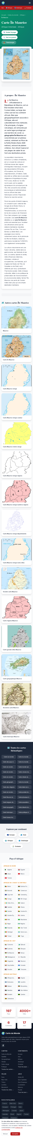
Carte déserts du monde (25, 807)
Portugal (13, 1107)
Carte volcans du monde (25, 772)
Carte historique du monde (9, 812)
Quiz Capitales (22, 1079)
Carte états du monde (25, 787)
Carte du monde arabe (9, 777)
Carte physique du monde (25, 797)
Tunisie (26, 1114)
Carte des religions (8, 787)
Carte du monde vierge (25, 757)
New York (4, 1079)
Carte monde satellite (25, 767)
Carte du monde (9, 757)
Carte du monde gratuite (25, 762)
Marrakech (4, 1087)
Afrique (22, 15)
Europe (20, 1054)
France (5, 1103)
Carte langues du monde (9, 802)
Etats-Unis (13, 1103)
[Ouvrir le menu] (30, 3)
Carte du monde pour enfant (9, 772)
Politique (4, 1066)
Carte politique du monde (25, 812)
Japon (21, 1110)
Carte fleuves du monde (9, 797)
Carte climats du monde (25, 777)
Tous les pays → (23, 1066)
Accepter (15, 1134)
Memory (20, 1087)
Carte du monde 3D (9, 767)
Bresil (12, 1114)
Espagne (5, 1107)
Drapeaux (14, 1118)
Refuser (5, 1134)
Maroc (20, 1103)
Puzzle (20, 1090)
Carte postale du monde (25, 792)
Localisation (21, 1084)
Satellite (3, 1056)
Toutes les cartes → (7, 1069)
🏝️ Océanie (27, 8)
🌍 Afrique (9, 8)
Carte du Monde (6, 1054)
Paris (2, 1077)
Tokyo (3, 1082)
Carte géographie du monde (9, 782)
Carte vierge (5, 1064)
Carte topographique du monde (9, 807)
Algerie (19, 1114)
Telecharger (8, 42)
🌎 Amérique (18, 8)
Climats (3, 1061)
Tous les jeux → (23, 1092)
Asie (19, 1056)
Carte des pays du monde (9, 762)
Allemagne (6, 1110)
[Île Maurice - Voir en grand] (16, 64)
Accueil (3, 15)
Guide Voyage (9, 32)
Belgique (5, 1118)
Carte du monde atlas (25, 782)
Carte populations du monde (25, 802)
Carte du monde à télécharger (9, 792)
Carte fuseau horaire (9, 817)
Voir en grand (9, 37)
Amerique (21, 1061)
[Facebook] (3, 1045)
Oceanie (20, 1064)
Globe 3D (21, 1077)
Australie (5, 1114)
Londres (3, 1084)
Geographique (5, 1059)
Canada (14, 1110)
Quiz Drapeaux (22, 1082)
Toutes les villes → (7, 1090)
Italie (20, 1107)
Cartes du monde (13, 15)
